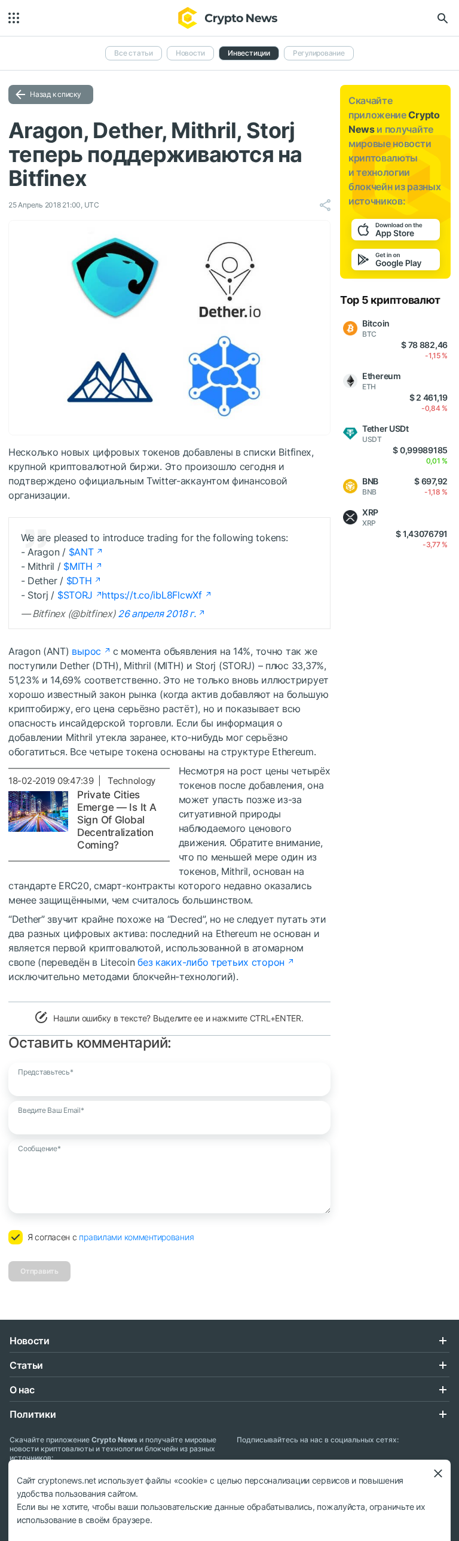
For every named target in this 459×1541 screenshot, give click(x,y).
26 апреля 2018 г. (156, 614)
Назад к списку (55, 94)
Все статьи (133, 52)
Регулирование (319, 52)
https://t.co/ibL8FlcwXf (152, 595)
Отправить (39, 1271)
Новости (190, 52)
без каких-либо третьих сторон (210, 962)
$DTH (79, 581)
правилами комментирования (136, 1237)
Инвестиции (249, 52)
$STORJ (75, 595)
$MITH (78, 566)
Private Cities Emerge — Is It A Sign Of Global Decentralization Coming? (117, 820)
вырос (86, 651)
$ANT (81, 552)
